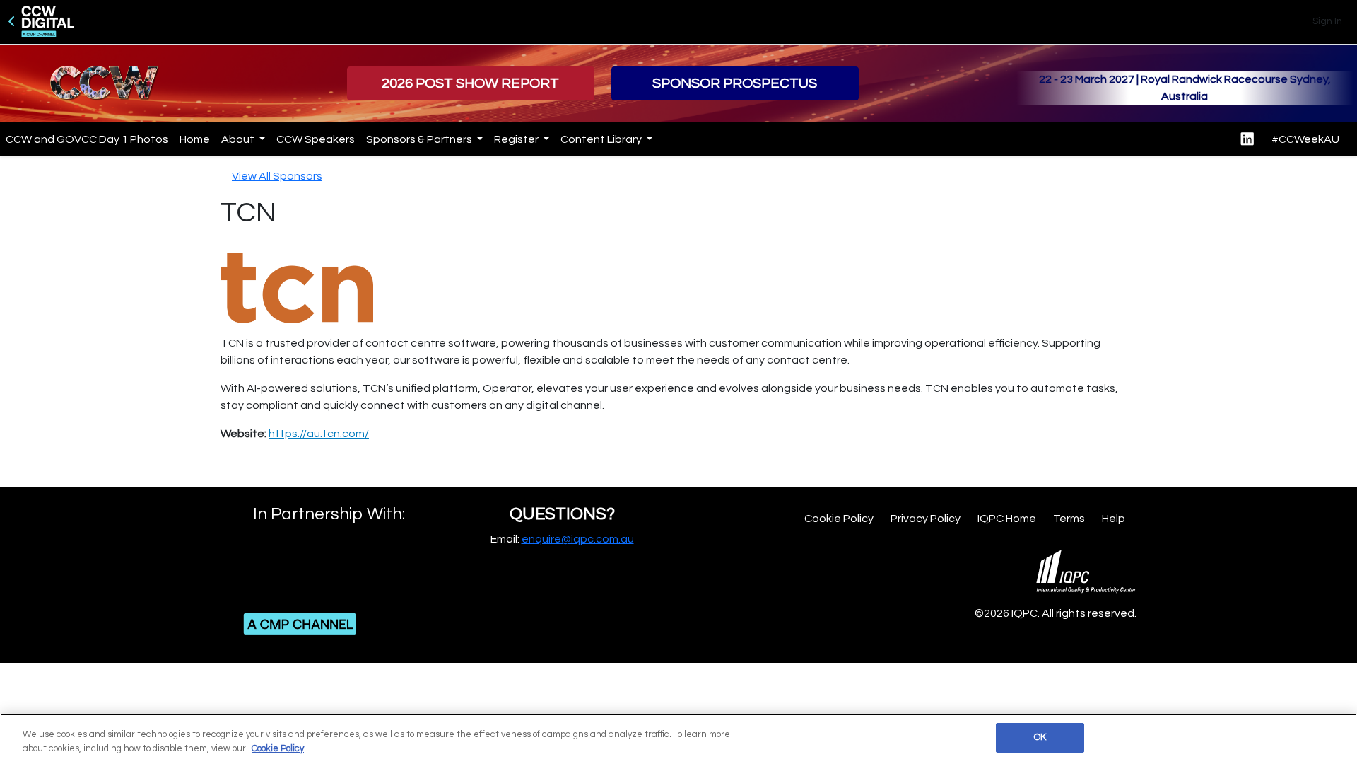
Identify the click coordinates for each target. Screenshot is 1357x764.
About (239, 139)
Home (195, 139)
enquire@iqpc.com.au (578, 539)
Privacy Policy (926, 518)
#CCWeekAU (1305, 139)
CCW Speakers (315, 139)
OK (1040, 737)
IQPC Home (1006, 518)
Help (1113, 518)
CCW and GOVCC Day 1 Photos (87, 139)
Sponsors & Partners (420, 139)
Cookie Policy (839, 518)
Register (517, 139)
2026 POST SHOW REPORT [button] (470, 83)
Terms (1069, 518)
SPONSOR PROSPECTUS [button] (734, 83)
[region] (678, 739)
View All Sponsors (277, 176)
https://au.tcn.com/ (319, 433)
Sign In (1327, 21)
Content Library (602, 139)
